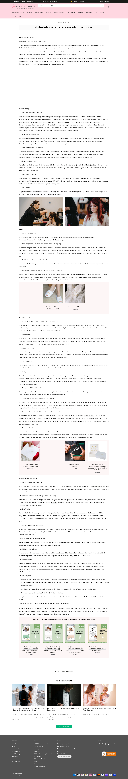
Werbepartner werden (63, 746)
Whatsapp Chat (16, 761)
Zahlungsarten (38, 749)
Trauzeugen (74, 402)
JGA (46, 237)
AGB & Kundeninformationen (42, 744)
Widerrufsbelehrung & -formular (43, 754)
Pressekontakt (61, 754)
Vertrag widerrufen (64, 756)
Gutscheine (15, 756)
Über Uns (14, 744)
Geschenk (54, 502)
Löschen (98, 6)
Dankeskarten (58, 569)
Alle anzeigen (64, 726)
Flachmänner (31, 408)
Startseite (60, 22)
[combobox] (67, 5)
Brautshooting (16, 754)
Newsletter (15, 759)
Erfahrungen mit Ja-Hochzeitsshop (66, 744)
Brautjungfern (71, 165)
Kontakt (14, 746)
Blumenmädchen (89, 415)
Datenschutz (38, 751)
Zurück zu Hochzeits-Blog (65, 671)
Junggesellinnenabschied (96, 486)
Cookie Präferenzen (40, 766)
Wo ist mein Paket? (39, 759)
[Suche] (39, 5)
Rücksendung (38, 756)
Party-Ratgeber (16, 751)
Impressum (37, 764)
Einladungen (36, 513)
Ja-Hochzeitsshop (18, 773)
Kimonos (31, 240)
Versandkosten (38, 746)
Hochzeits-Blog (66, 22)
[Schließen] (102, 6)
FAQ (35, 761)
